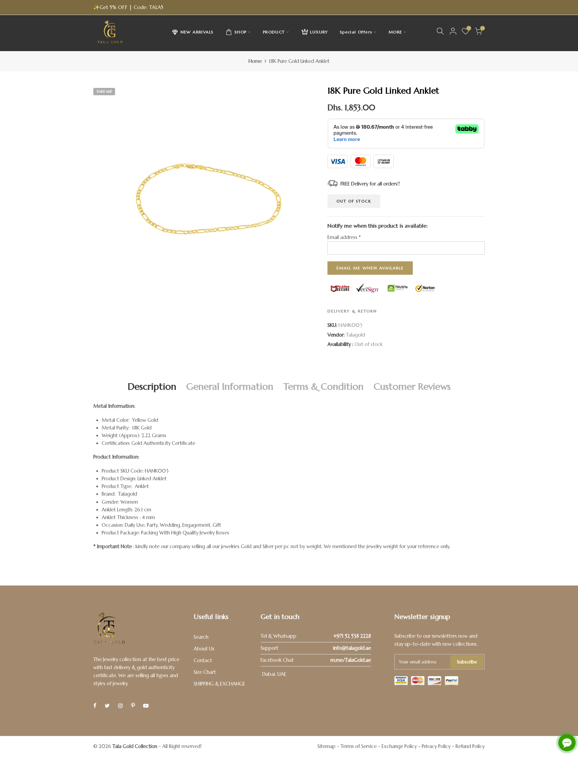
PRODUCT (274, 31)
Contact (203, 660)
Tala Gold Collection (134, 746)
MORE (395, 31)
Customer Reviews (412, 386)
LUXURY (319, 31)
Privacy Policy (436, 746)
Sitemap (326, 746)
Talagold (355, 335)
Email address (344, 237)
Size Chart (205, 672)
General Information (229, 386)
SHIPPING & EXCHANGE (219, 684)
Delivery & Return (352, 310)
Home (255, 61)
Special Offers (356, 31)
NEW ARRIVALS (197, 31)
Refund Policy (470, 746)
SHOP (240, 31)
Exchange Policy (399, 746)
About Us (204, 649)
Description (152, 386)
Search (201, 637)
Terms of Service (359, 746)
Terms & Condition (323, 386)
